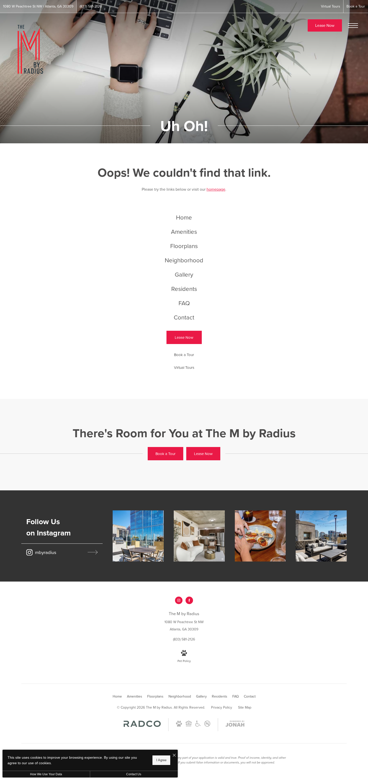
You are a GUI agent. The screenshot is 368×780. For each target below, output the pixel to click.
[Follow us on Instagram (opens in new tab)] (178, 600)
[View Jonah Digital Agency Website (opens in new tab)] (235, 725)
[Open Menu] (353, 25)
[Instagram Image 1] (138, 536)
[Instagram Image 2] (199, 536)
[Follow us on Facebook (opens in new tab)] (189, 600)
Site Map (244, 707)
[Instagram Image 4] (321, 536)
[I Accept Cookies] (174, 755)
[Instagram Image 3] (260, 536)
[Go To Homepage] (29, 49)
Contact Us (133, 774)
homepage (216, 189)
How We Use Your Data (46, 774)
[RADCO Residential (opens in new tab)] (142, 725)
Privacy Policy (221, 707)
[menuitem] (184, 217)
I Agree (161, 760)
